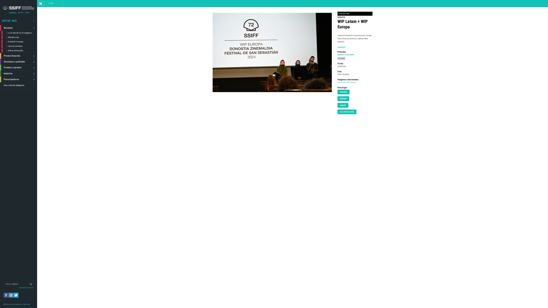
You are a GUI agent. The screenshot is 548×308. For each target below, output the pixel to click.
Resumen (8, 28)
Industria (8, 73)
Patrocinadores (11, 79)
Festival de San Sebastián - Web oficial (17, 304)
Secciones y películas (14, 61)
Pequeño (343, 92)
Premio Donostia (12, 55)
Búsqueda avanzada (26, 288)
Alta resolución (347, 112)
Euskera (21, 13)
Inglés (27, 13)
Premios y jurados (13, 67)
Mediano (343, 99)
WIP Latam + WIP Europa (347, 82)
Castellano (13, 13)
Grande (343, 105)
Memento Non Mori (346, 55)
